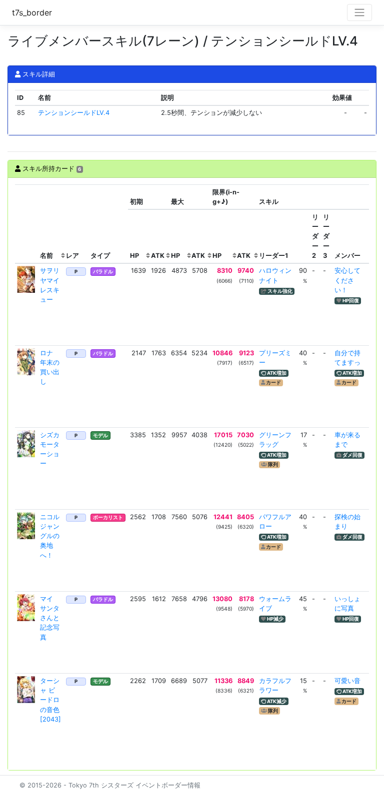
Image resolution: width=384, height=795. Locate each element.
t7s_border (32, 12)
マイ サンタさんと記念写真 (50, 618)
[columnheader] (26, 224)
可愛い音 (347, 681)
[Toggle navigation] (359, 12)
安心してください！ (347, 280)
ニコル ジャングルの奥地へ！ (50, 536)
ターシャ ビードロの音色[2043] (50, 700)
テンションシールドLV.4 (74, 112)
